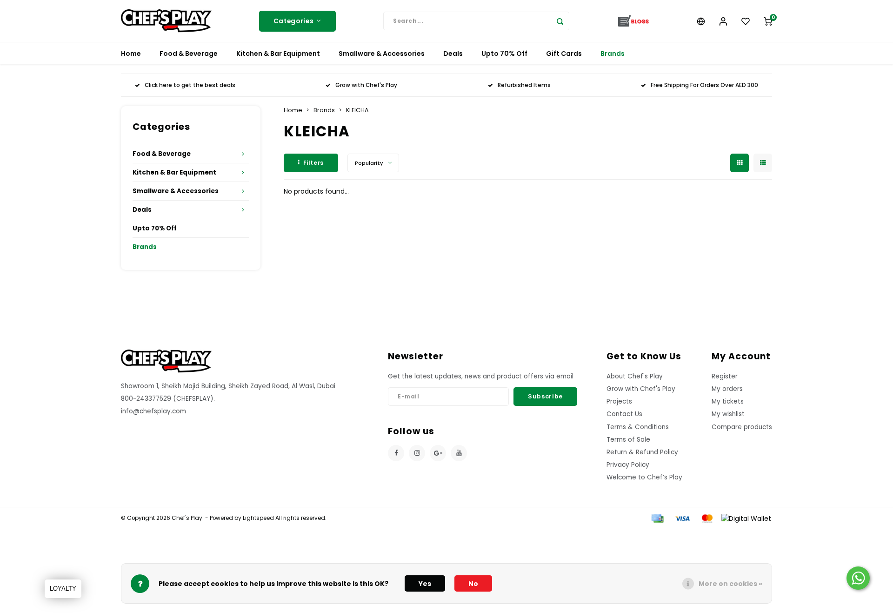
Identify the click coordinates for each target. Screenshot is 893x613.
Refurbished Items (524, 85)
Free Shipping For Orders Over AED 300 (704, 85)
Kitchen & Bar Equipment (278, 53)
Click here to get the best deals (190, 85)
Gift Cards (564, 53)
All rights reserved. (300, 518)
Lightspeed (258, 518)
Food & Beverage (189, 53)
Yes (425, 583)
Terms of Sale (628, 439)
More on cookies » (730, 583)
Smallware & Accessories (382, 53)
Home (131, 53)
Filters (313, 163)
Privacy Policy (627, 464)
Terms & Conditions (637, 427)
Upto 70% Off (504, 53)
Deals (453, 53)
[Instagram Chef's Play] (417, 453)
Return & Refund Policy (642, 452)
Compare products (742, 427)
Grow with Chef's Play (366, 85)
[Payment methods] (656, 518)
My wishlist (728, 414)
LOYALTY (63, 588)
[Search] (560, 21)
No (473, 583)
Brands (612, 53)
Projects (619, 401)
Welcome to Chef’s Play (644, 477)
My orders (727, 388)
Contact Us (624, 414)
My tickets (728, 401)
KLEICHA (357, 110)
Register (725, 376)
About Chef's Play (634, 376)
